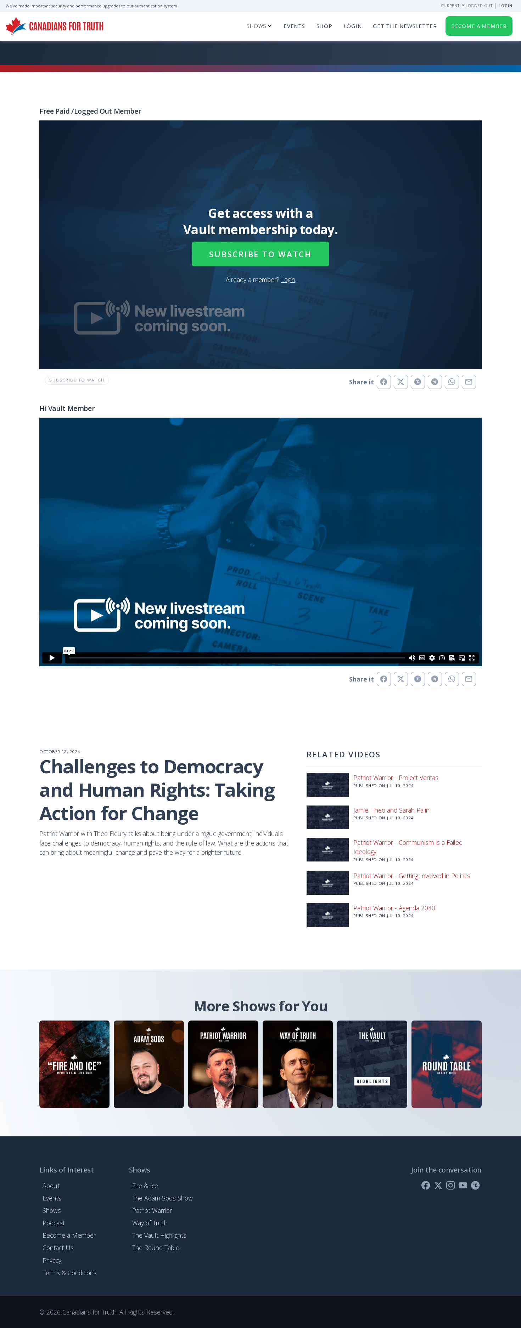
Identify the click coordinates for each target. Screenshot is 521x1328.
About (51, 1185)
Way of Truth (150, 1223)
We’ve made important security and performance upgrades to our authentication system (91, 6)
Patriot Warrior (152, 1210)
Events (294, 25)
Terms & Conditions (70, 1272)
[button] (259, 26)
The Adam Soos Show (162, 1198)
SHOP (324, 25)
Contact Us (58, 1247)
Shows (52, 1210)
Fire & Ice (145, 1185)
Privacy (52, 1260)
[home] (54, 26)
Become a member (479, 25)
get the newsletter (405, 25)
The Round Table (155, 1247)
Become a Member (69, 1235)
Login (505, 5)
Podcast (54, 1223)
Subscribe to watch (260, 254)
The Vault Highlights (159, 1235)
